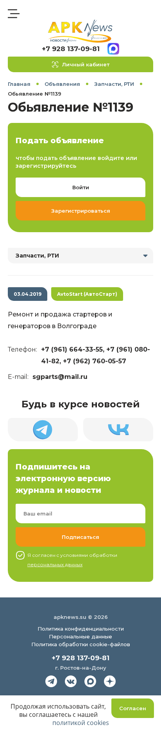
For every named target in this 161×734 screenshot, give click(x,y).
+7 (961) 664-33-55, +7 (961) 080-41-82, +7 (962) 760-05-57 (95, 355)
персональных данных (54, 564)
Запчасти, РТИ (114, 84)
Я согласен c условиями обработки (72, 559)
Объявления (62, 84)
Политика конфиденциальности (81, 629)
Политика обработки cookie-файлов (80, 644)
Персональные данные (80, 636)
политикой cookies (80, 722)
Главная (19, 84)
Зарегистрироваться (80, 211)
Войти (80, 187)
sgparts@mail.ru (60, 376)
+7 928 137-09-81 (71, 49)
